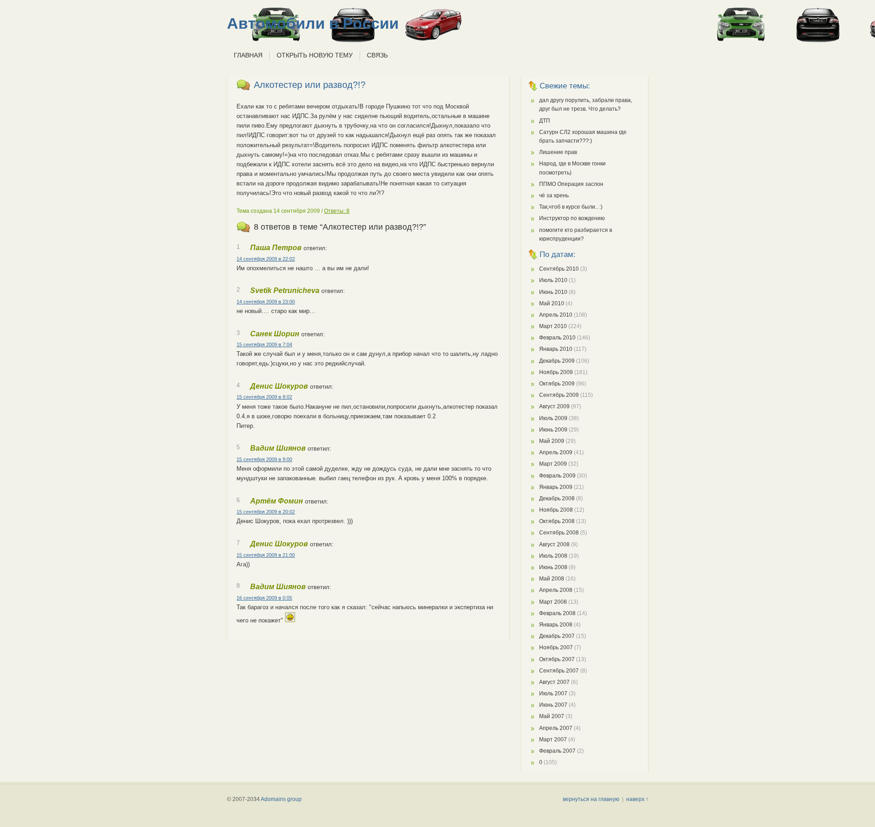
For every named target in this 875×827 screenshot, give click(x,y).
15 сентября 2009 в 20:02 (266, 511)
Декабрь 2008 (557, 498)
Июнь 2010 (553, 292)
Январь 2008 (555, 625)
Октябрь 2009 (557, 383)
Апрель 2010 (555, 315)
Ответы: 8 (337, 211)
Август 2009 (554, 406)
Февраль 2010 (557, 337)
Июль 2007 (553, 693)
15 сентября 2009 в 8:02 (264, 397)
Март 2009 (553, 464)
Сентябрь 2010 (559, 269)
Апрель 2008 (555, 590)
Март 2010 (553, 326)
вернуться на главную (591, 799)
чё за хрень (554, 195)
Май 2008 (551, 578)
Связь (377, 55)
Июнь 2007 (553, 705)
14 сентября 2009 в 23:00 (266, 301)
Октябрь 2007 (557, 659)
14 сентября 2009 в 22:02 (266, 259)
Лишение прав (558, 152)
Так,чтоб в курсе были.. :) (570, 207)
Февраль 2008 (557, 613)
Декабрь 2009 (557, 361)
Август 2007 (554, 682)
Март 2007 (553, 739)
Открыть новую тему (315, 55)
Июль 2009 (553, 418)
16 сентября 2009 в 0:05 (264, 598)
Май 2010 (551, 303)
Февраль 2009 (557, 476)
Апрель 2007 (555, 728)
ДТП (544, 121)
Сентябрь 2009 (559, 395)
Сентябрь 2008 (559, 532)
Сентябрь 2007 (559, 671)
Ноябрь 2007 (556, 647)
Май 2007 (551, 716)
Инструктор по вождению (572, 218)
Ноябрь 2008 (556, 510)
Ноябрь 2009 (556, 372)
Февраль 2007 (557, 751)
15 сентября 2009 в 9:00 (264, 459)
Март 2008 (553, 602)
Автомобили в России (313, 23)
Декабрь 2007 (557, 636)
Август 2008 (554, 544)
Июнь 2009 (553, 429)
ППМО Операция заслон (571, 184)
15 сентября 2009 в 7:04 (264, 344)
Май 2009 (551, 441)
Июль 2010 (553, 280)
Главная (248, 55)
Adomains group (281, 799)
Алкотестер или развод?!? (309, 85)
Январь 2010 (555, 349)
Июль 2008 (553, 556)
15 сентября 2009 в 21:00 (266, 555)
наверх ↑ (637, 799)
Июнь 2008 (553, 567)
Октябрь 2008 (557, 521)
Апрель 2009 (555, 452)
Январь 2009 (555, 487)
